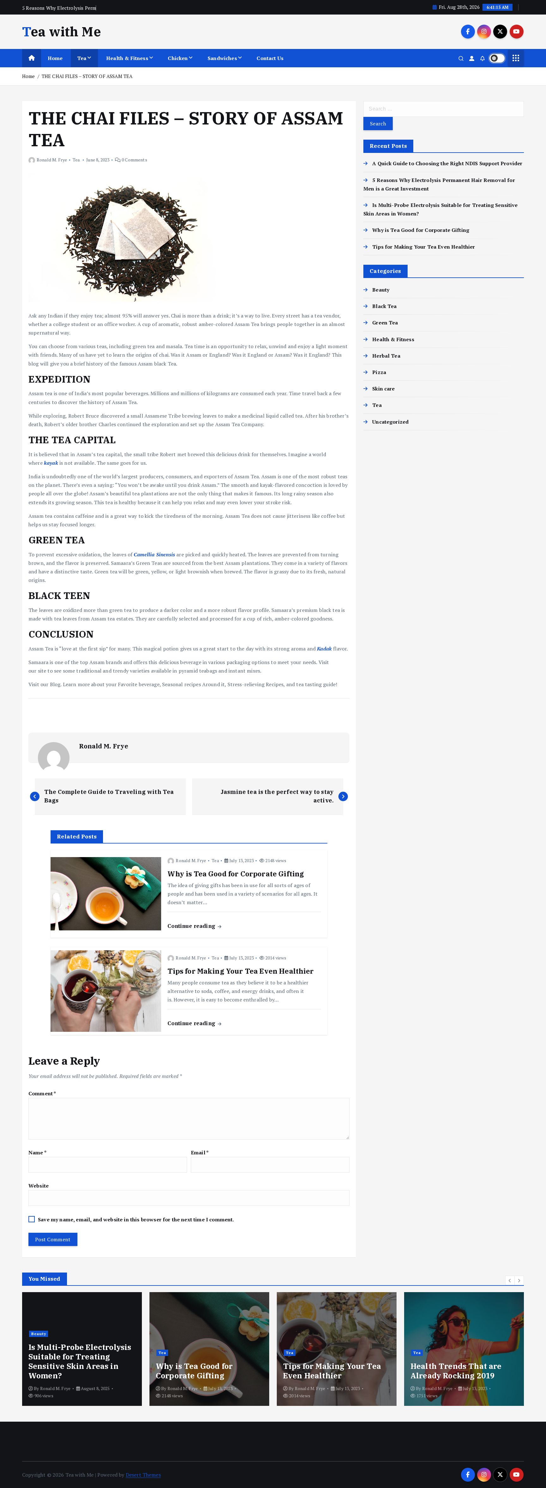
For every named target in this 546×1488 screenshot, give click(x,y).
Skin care (383, 388)
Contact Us (270, 58)
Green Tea (385, 322)
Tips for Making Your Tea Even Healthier (423, 246)
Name (37, 1152)
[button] (510, 1280)
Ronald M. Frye (52, 160)
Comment (42, 1093)
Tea (81, 58)
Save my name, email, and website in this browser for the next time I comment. (136, 1219)
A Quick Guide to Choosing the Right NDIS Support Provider (447, 163)
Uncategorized (390, 421)
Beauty (380, 289)
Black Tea (384, 306)
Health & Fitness (127, 58)
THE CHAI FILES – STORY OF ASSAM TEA (87, 76)
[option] (82, 1349)
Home (55, 58)
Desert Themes (143, 1474)
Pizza (379, 372)
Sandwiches (222, 58)
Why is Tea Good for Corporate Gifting (420, 230)
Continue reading (192, 925)
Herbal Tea (386, 355)
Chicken (178, 58)
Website (38, 1185)
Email (200, 1152)
